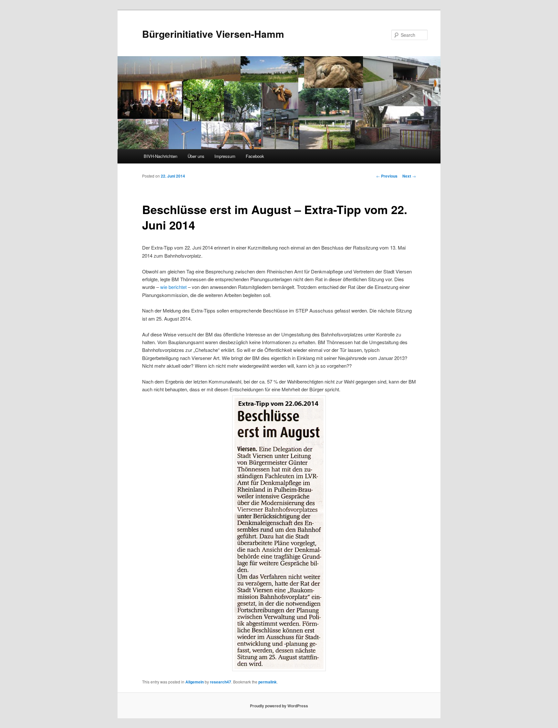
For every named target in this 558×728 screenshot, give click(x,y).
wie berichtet (173, 286)
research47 (220, 682)
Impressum (224, 156)
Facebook (255, 156)
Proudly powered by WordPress (279, 706)
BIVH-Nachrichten (160, 156)
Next (409, 176)
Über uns (196, 156)
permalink (267, 682)
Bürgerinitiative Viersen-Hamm (213, 34)
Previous (387, 176)
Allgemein (194, 682)
